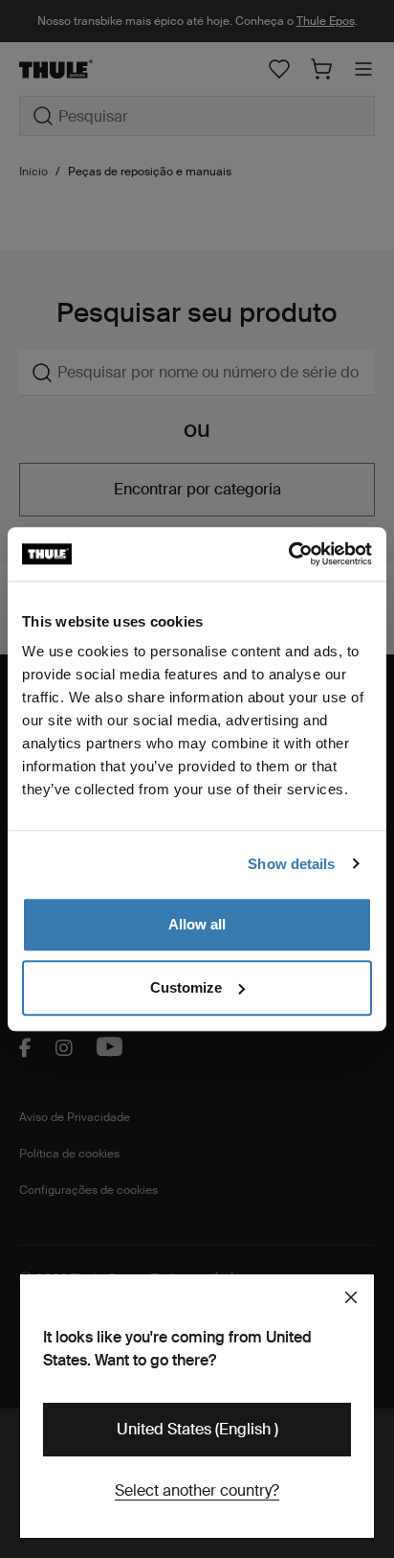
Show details (291, 864)
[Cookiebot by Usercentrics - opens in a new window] (288, 553)
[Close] (350, 1297)
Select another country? (197, 1490)
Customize (186, 987)
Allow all (197, 924)
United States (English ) (197, 1429)
